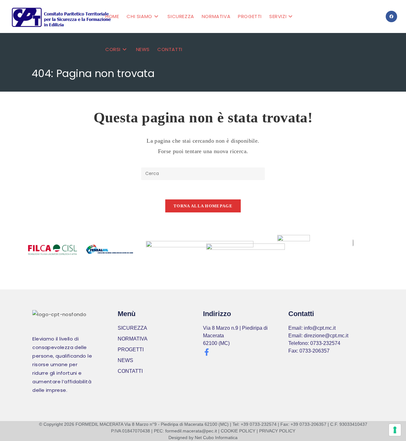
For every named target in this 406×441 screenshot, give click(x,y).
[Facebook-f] (206, 352)
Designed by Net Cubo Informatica (203, 437)
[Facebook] (391, 16)
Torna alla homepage (203, 206)
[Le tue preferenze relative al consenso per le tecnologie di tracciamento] (395, 430)
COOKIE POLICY (238, 430)
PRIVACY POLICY (277, 430)
